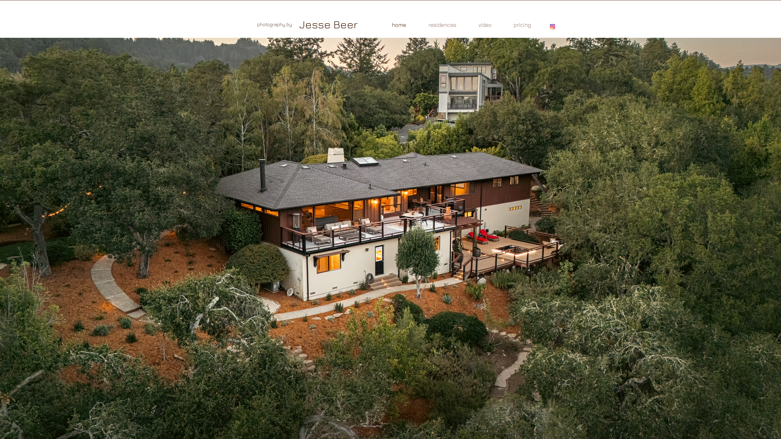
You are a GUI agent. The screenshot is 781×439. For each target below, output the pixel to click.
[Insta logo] (552, 26)
